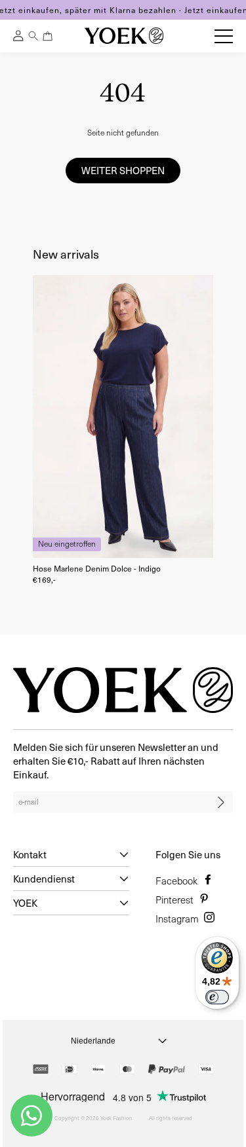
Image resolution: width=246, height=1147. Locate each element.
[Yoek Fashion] (124, 35)
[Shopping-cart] (48, 36)
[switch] (217, 997)
